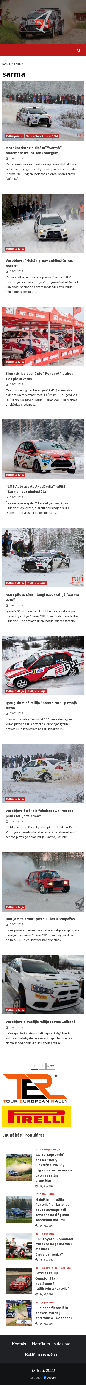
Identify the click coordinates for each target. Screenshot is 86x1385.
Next (50, 1066)
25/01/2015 (16, 271)
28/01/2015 (16, 158)
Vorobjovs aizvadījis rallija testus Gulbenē (40, 1021)
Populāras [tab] (34, 1135)
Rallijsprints (14, 136)
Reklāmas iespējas (41, 1354)
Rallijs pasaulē (44, 1233)
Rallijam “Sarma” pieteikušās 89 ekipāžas (40, 918)
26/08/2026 (46, 1186)
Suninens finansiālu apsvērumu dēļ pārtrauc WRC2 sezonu (54, 1312)
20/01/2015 (16, 924)
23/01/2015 (16, 713)
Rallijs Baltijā (15, 583)
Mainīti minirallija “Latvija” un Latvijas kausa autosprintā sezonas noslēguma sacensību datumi (52, 1209)
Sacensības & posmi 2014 (42, 136)
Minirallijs (48, 1194)
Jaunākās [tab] (12, 1135)
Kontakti (20, 1343)
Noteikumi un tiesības (51, 1343)
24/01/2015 (16, 605)
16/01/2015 (16, 1027)
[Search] (78, 50)
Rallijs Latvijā (15, 249)
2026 (38, 1149)
